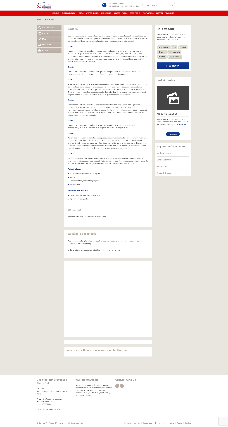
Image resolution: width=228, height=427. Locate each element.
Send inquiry (172, 66)
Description (47, 27)
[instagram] (122, 386)
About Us (55, 13)
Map (44, 39)
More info (183, 124)
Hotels (80, 13)
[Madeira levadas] (173, 98)
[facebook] (117, 386)
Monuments (175, 52)
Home (39, 19)
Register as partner (132, 423)
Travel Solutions (68, 13)
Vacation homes (92, 13)
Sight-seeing (175, 56)
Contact (159, 13)
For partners (148, 13)
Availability (47, 33)
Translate (169, 13)
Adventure (163, 47)
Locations (46, 44)
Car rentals (106, 13)
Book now (172, 134)
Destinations (135, 13)
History (162, 52)
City (174, 47)
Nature (162, 56)
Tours (124, 13)
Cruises (117, 13)
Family (183, 47)
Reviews (45, 50)
